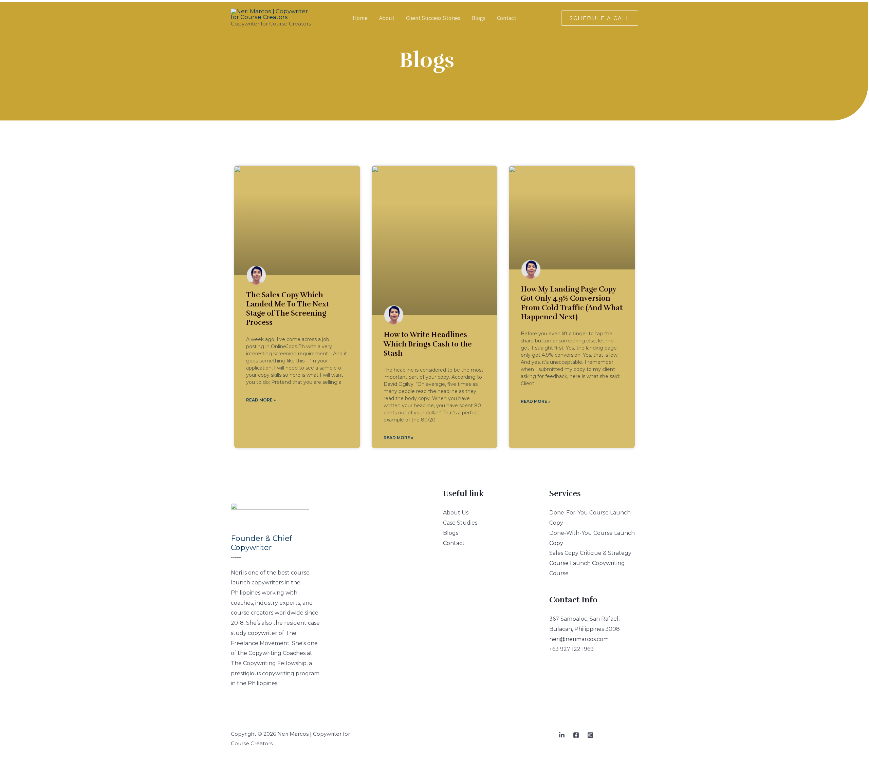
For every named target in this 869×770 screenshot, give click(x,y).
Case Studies (460, 523)
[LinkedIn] (562, 735)
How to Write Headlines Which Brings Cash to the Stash (428, 344)
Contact (454, 543)
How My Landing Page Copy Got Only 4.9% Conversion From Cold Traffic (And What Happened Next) (572, 303)
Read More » (261, 399)
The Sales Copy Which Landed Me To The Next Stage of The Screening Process (287, 308)
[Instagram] (590, 735)
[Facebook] (576, 735)
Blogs (450, 533)
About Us (455, 512)
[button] (599, 18)
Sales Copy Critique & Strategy (590, 553)
